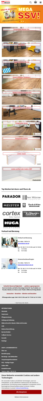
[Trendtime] (22, 66)
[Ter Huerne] (32, 197)
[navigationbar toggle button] (40, 2)
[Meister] (12, 205)
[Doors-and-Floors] (5, 2)
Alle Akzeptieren (21, 392)
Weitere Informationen (21, 397)
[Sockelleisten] (22, 174)
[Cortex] (12, 214)
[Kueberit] (32, 214)
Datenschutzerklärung (22, 388)
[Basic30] (22, 49)
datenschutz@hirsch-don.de (25, 265)
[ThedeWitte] (32, 205)
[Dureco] (22, 128)
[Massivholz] (22, 158)
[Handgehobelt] (22, 97)
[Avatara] (22, 143)
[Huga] (11, 223)
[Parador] (22, 34)
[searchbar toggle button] (30, 2)
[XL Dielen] (22, 112)
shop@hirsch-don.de (23, 243)
